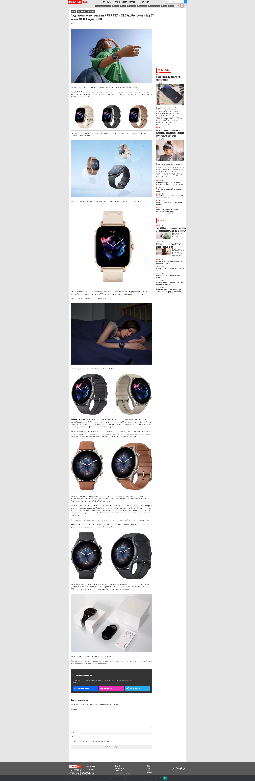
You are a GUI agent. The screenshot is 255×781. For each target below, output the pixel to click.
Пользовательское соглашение (123, 774)
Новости (117, 2)
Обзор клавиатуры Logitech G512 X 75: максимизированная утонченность (167, 190)
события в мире (82, 11)
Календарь (133, 2)
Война (171, 6)
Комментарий (75, 709)
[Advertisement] (171, 26)
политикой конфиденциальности (99, 741)
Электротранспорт (154, 6)
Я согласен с (95, 741)
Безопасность (142, 6)
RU (182, 6)
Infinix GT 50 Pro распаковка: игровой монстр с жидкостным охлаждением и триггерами (170, 197)
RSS (148, 774)
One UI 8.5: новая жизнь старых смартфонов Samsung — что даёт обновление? (169, 183)
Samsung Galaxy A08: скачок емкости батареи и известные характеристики (170, 270)
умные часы (91, 11)
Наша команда (118, 770)
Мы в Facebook (83, 688)
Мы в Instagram (110, 688)
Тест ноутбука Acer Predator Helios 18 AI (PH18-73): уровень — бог (169, 211)
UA (178, 6)
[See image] (84, 116)
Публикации (107, 2)
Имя (73, 732)
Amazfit (73, 11)
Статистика (117, 772)
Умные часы (131, 6)
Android (123, 6)
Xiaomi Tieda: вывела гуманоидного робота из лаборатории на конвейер (169, 276)
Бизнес (164, 6)
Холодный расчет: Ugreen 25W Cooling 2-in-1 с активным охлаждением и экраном (169, 283)
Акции (148, 769)
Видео (124, 2)
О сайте (117, 766)
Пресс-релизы (145, 2)
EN (186, 6)
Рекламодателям (119, 768)
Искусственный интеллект (103, 6)
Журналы (149, 772)
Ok (165, 778)
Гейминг (115, 6)
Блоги (148, 770)
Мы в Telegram (135, 688)
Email (73, 737)
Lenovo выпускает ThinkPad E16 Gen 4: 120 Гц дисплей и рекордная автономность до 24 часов (170, 290)
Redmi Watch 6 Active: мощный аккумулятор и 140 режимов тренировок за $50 (170, 263)
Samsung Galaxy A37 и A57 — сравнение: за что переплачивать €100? (170, 204)
